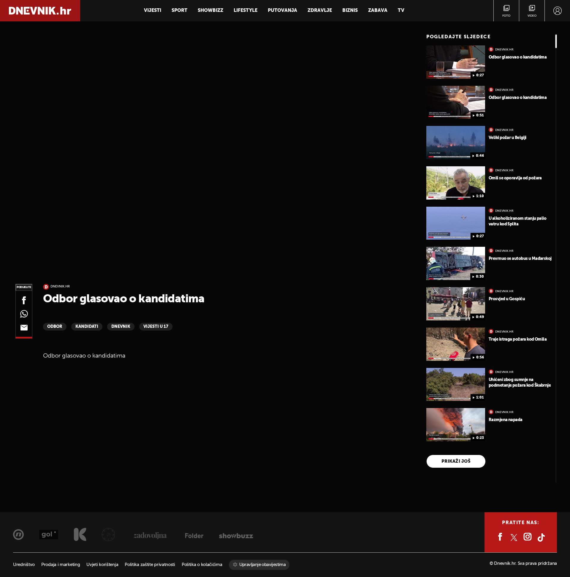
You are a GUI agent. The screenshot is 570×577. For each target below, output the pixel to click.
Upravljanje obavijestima (262, 564)
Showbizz (210, 10)
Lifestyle (245, 10)
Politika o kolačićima (202, 564)
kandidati (86, 327)
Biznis (350, 10)
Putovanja (282, 10)
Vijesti (152, 10)
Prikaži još (456, 461)
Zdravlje (320, 10)
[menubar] (557, 11)
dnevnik (120, 327)
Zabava (377, 10)
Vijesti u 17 (155, 327)
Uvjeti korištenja (102, 564)
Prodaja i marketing (60, 564)
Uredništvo (24, 564)
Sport (179, 10)
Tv (401, 10)
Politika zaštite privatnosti (150, 564)
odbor (54, 327)
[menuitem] (557, 10)
